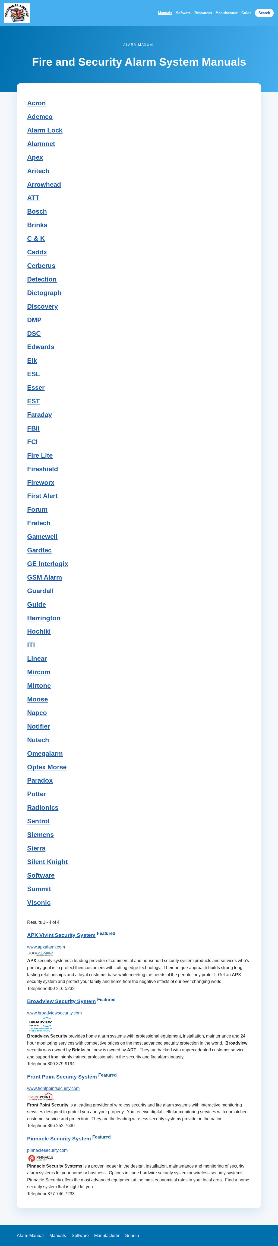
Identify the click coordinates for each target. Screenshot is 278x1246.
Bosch (37, 211)
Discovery (42, 306)
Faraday (39, 414)
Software (183, 13)
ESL (33, 374)
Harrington (44, 618)
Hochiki (39, 631)
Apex (35, 157)
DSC (34, 333)
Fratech (38, 523)
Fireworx (40, 482)
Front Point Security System (62, 1077)
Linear (37, 658)
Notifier (38, 726)
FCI (32, 441)
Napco (37, 712)
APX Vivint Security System (61, 935)
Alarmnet (41, 143)
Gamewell (42, 536)
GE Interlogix (47, 563)
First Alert (42, 495)
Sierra (36, 848)
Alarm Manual (30, 1235)
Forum (37, 509)
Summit (39, 889)
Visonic (38, 902)
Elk (32, 360)
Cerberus (41, 265)
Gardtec (39, 550)
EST (33, 401)
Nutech (38, 740)
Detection (42, 279)
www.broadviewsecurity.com (54, 1013)
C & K (36, 238)
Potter (36, 794)
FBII (33, 428)
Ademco (40, 116)
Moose (37, 699)
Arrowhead (44, 184)
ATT (33, 197)
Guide (246, 13)
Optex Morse (47, 767)
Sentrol (38, 821)
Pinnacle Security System (59, 1138)
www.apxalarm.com (46, 947)
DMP (34, 320)
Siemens (40, 834)
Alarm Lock (44, 130)
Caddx (37, 252)
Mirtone (39, 685)
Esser (36, 387)
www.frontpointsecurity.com (53, 1088)
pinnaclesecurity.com (47, 1150)
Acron (36, 103)
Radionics (42, 807)
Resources (203, 13)
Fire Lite (40, 455)
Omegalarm (45, 753)
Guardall (40, 590)
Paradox (40, 780)
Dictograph (44, 292)
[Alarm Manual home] (17, 13)
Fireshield (42, 469)
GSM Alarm (44, 577)
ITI (31, 645)
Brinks (37, 225)
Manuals (165, 13)
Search (264, 13)
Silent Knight (47, 861)
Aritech (38, 171)
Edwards (40, 346)
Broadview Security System (61, 1001)
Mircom (38, 672)
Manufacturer (227, 13)
